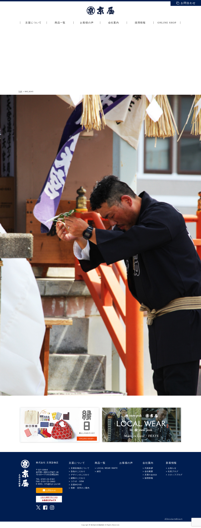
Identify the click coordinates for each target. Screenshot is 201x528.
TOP (20, 91)
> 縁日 (98, 471)
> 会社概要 (148, 471)
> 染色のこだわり (77, 471)
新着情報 (171, 463)
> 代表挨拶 (148, 468)
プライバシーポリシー (173, 519)
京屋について (77, 463)
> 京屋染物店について (79, 468)
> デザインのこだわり (79, 474)
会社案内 (148, 463)
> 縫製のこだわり (77, 478)
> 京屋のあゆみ (150, 474)
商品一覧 (100, 463)
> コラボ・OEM (76, 481)
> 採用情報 (148, 478)
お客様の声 (126, 463)
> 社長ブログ (172, 471)
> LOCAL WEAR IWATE (106, 468)
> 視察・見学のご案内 (79, 488)
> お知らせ (171, 468)
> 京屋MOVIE (75, 484)
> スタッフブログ (174, 474)
